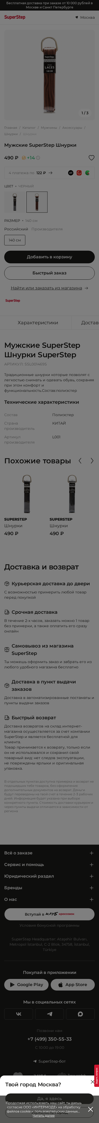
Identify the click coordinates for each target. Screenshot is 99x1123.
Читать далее (44, 1115)
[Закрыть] (92, 1082)
